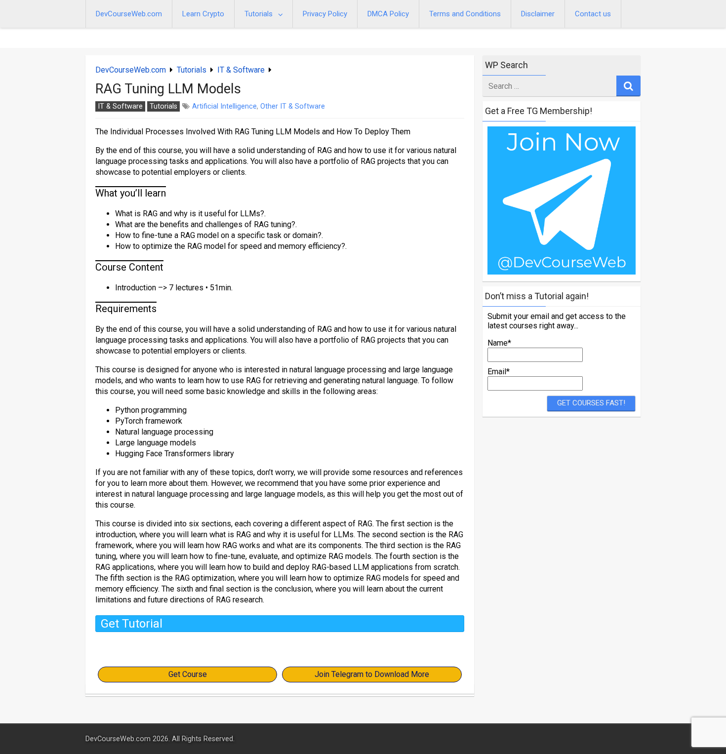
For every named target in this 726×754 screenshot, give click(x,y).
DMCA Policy (388, 13)
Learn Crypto (203, 13)
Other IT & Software (292, 106)
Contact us (593, 13)
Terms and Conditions (465, 13)
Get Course (187, 674)
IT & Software (241, 70)
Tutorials (258, 13)
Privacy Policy (325, 13)
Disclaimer (538, 13)
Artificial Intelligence (224, 106)
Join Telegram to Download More (372, 674)
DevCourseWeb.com (129, 13)
